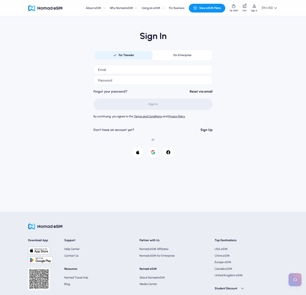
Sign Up (206, 130)
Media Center (148, 284)
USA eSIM (221, 249)
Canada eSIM (223, 269)
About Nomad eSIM (152, 277)
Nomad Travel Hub (76, 277)
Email (102, 70)
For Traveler (126, 55)
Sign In (153, 104)
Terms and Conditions (148, 116)
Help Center (72, 249)
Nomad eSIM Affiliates (153, 249)
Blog (67, 284)
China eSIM (222, 255)
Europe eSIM (223, 262)
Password (105, 80)
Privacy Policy (176, 116)
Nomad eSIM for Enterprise (157, 255)
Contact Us (71, 255)
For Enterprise (182, 55)
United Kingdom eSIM (229, 275)
